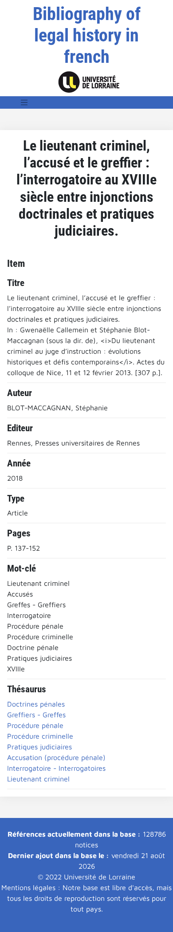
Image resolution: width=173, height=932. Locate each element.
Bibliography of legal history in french (87, 35)
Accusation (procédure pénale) (56, 757)
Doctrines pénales (36, 704)
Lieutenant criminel (38, 779)
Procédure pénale (35, 725)
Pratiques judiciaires (39, 747)
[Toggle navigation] (24, 102)
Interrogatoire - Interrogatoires (56, 768)
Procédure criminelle (40, 736)
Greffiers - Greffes (36, 715)
